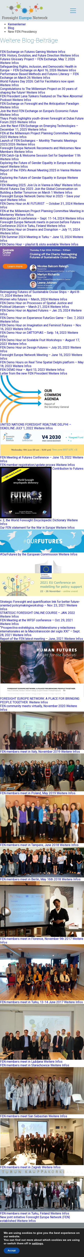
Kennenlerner (17, 24)
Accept (12, 1250)
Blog (11, 28)
